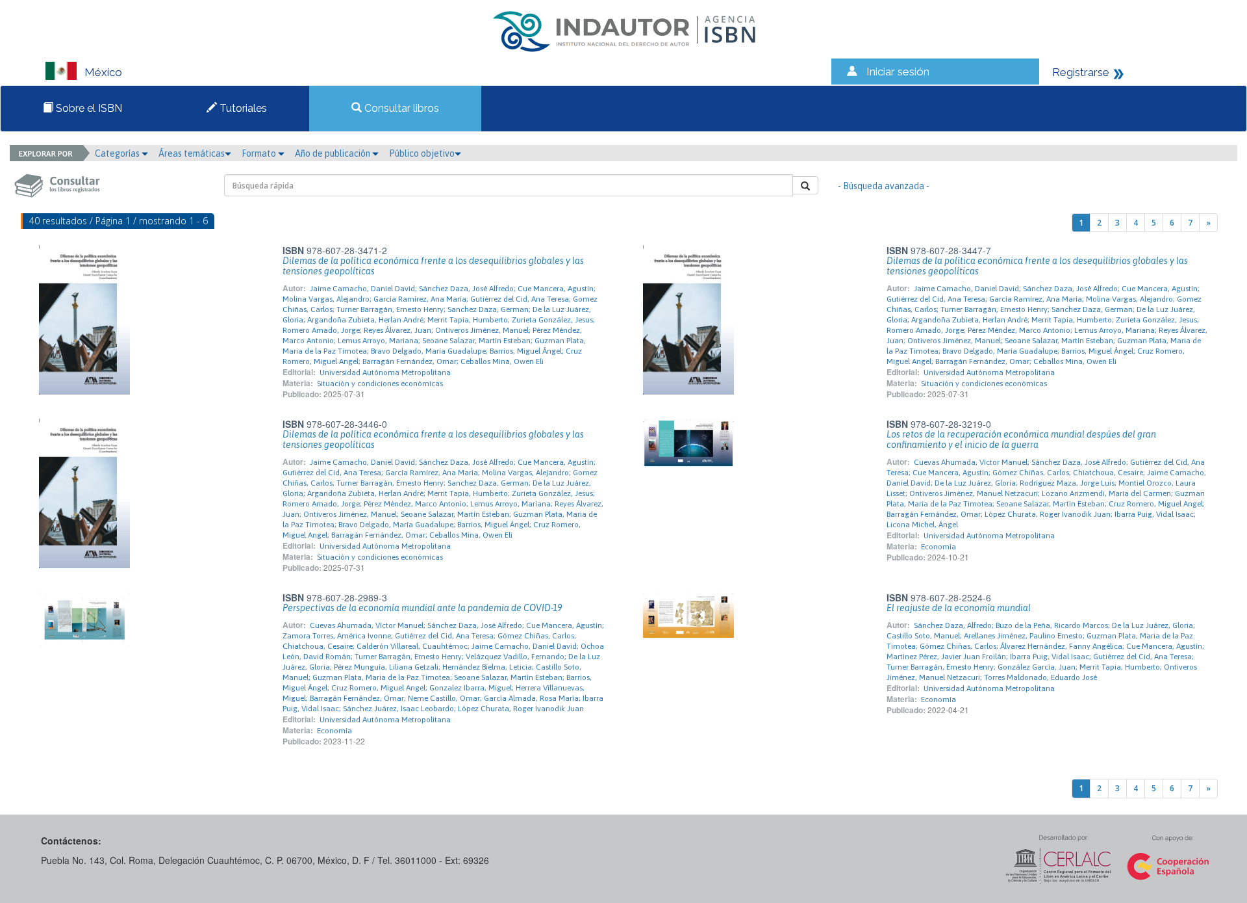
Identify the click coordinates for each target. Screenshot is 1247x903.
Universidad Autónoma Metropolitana (385, 372)
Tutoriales (242, 108)
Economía (938, 546)
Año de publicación (333, 153)
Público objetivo (422, 153)
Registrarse (1080, 72)
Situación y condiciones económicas (380, 383)
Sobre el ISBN (87, 108)
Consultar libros (400, 108)
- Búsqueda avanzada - (883, 186)
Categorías (118, 153)
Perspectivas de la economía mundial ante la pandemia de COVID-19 (422, 608)
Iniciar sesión (897, 71)
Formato (260, 153)
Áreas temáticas (191, 153)
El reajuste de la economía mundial (959, 608)
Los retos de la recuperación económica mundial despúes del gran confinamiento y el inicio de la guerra (1021, 439)
